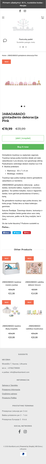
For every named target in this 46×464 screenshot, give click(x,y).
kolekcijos (33, 203)
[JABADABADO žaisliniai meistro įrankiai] (11, 268)
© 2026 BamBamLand (11, 446)
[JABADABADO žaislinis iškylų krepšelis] (11, 312)
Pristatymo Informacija (11, 390)
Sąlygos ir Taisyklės (10, 385)
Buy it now (23, 147)
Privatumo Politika (9, 398)
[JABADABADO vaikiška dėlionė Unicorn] (34, 268)
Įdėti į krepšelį (23, 138)
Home (4, 55)
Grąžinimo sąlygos (9, 394)
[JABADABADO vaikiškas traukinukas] (34, 312)
